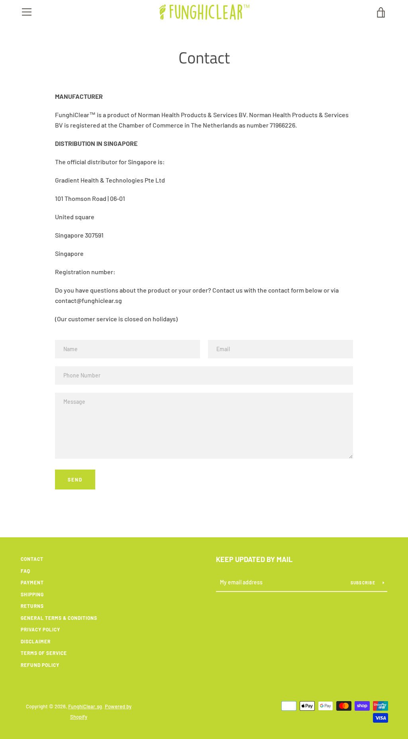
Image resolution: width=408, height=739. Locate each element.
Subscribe (364, 582)
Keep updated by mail (254, 559)
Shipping (32, 594)
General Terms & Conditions (59, 618)
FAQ (25, 571)
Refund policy (40, 665)
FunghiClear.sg (85, 706)
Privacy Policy (40, 629)
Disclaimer (36, 641)
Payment (32, 582)
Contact (32, 559)
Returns (32, 606)
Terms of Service (44, 653)
